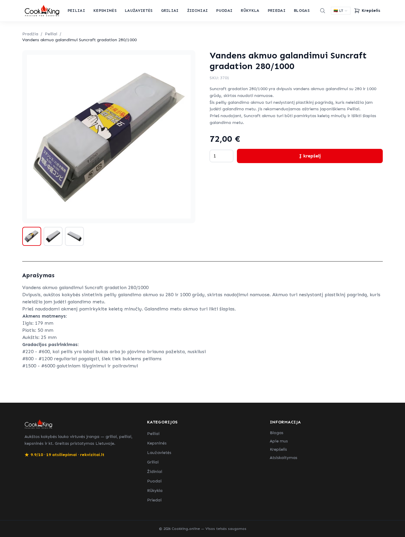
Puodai (224, 10)
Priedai (277, 10)
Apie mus (279, 441)
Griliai (170, 10)
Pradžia (30, 33)
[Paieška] (322, 10)
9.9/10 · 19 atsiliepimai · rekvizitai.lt (64, 455)
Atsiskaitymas (283, 457)
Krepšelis (278, 449)
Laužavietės (139, 10)
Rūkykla (250, 10)
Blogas (302, 10)
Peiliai (76, 10)
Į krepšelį (310, 156)
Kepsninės (105, 10)
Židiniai (197, 10)
